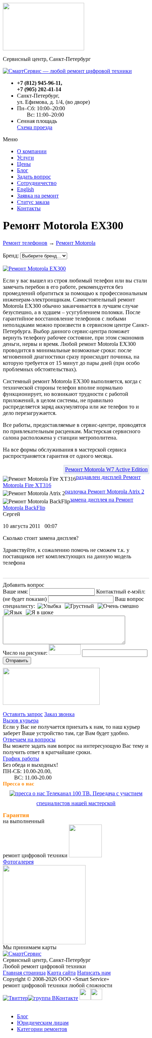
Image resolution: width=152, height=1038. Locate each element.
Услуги (25, 158)
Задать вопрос (34, 177)
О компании (32, 151)
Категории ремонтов (42, 1029)
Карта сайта (61, 973)
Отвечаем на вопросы (29, 739)
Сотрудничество (37, 183)
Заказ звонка (59, 714)
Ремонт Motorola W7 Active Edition (106, 469)
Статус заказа (33, 202)
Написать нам (94, 973)
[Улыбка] (49, 606)
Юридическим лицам (43, 1023)
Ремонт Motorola (75, 243)
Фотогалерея (18, 862)
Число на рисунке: (25, 653)
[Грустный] (79, 606)
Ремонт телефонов (25, 243)
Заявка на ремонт (38, 196)
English (25, 189)
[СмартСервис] (22, 954)
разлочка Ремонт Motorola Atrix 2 (104, 492)
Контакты (29, 208)
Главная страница (24, 973)
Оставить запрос (23, 714)
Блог (22, 170)
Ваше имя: (15, 592)
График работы (21, 759)
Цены (24, 164)
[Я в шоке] (39, 612)
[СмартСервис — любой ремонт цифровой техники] (67, 71)
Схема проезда (34, 127)
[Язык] (13, 612)
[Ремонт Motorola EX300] (34, 267)
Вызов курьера (21, 720)
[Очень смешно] (118, 606)
